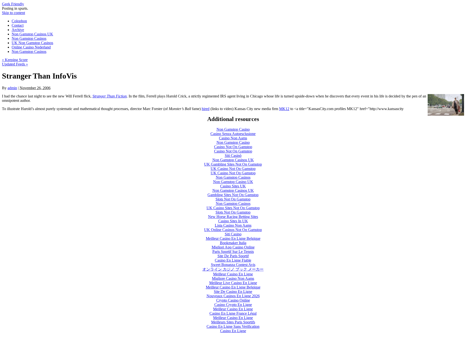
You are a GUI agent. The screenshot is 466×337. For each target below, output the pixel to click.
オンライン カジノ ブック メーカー (233, 269)
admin (12, 88)
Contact (18, 25)
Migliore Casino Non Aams (233, 278)
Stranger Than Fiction (109, 96)
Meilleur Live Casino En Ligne (233, 283)
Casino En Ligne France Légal (233, 313)
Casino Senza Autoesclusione (233, 134)
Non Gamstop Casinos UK (32, 34)
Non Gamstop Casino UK (233, 182)
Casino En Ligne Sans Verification (233, 326)
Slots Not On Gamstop (233, 199)
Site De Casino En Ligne (233, 291)
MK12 (284, 109)
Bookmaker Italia (233, 243)
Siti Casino (233, 234)
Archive (18, 30)
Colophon (19, 21)
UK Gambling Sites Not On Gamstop (233, 164)
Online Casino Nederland (31, 47)
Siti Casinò (233, 155)
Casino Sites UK (233, 186)
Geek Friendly (13, 4)
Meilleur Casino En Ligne (233, 274)
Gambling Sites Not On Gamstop (233, 195)
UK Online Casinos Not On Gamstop (233, 230)
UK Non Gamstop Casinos (32, 43)
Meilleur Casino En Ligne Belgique (233, 238)
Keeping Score (15, 60)
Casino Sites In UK (233, 221)
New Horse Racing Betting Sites (233, 217)
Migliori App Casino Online (233, 247)
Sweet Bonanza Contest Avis (233, 265)
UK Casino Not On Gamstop (233, 169)
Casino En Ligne (233, 331)
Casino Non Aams (233, 138)
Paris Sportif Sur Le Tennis (233, 251)
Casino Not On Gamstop (233, 147)
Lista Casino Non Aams (233, 225)
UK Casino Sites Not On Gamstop (233, 208)
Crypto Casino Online (233, 300)
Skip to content (13, 13)
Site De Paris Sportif (233, 256)
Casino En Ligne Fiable (233, 260)
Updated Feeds (15, 64)
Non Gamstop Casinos (29, 38)
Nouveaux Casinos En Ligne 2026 (233, 296)
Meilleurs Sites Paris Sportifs (233, 322)
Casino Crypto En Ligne (233, 305)
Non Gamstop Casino (233, 129)
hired (205, 109)
